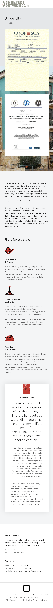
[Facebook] (26, 604)
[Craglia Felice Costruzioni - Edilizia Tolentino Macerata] (15, 4)
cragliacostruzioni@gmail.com (27, 571)
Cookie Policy (32, 600)
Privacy (43, 600)
